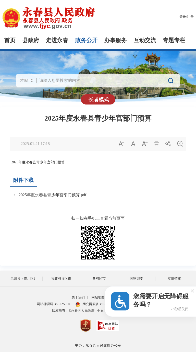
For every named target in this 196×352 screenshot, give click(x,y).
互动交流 (145, 40)
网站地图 (98, 297)
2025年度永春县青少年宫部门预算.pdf (52, 195)
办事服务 (115, 40)
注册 (190, 17)
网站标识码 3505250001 (54, 304)
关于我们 (78, 297)
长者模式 (99, 99)
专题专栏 (174, 40)
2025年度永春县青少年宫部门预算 (98, 118)
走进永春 (57, 40)
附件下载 (23, 180)
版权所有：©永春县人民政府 (73, 310)
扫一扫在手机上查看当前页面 (98, 218)
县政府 (30, 40)
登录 (182, 17)
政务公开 (86, 40)
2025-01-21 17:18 (35, 143)
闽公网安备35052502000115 (103, 304)
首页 (10, 40)
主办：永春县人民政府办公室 (98, 345)
